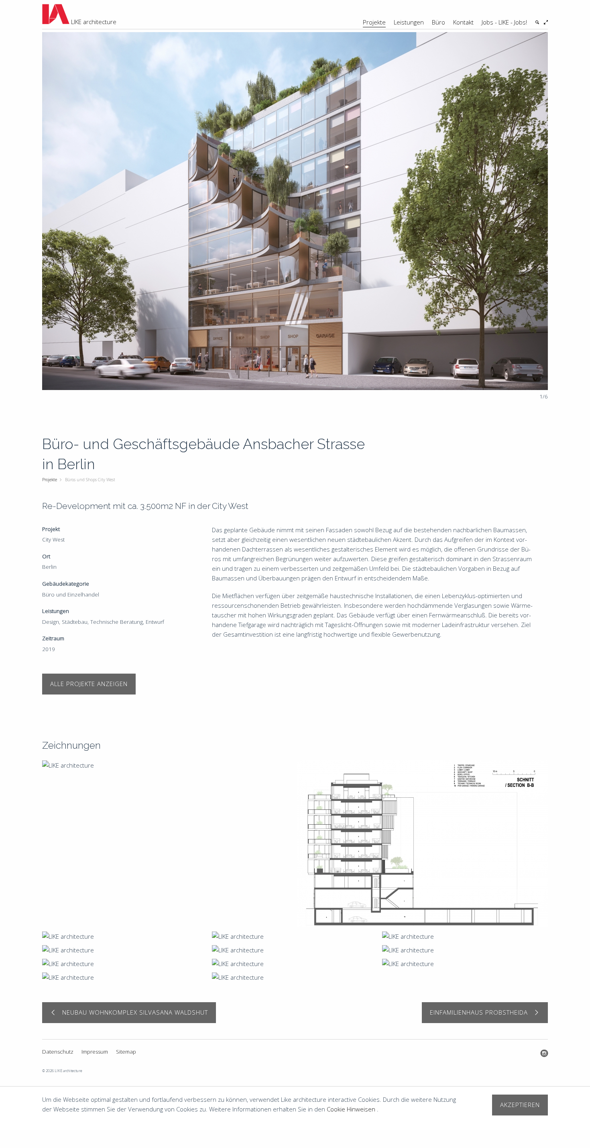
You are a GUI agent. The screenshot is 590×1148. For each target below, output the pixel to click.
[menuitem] (374, 14)
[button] (534, 216)
